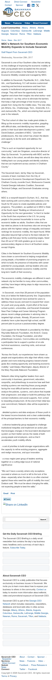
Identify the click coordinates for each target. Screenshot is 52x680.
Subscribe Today (17, 547)
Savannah (22, 616)
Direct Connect (20, 1)
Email (5, 493)
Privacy (13, 675)
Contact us (41, 589)
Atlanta (41, 27)
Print (13, 493)
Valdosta (37, 33)
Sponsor (19, 5)
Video (27, 22)
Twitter (22, 669)
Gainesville (26, 30)
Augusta (5, 30)
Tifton (29, 33)
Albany (25, 27)
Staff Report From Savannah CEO (16, 52)
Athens (33, 27)
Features (17, 22)
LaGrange (37, 30)
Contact (8, 5)
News (7, 22)
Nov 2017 (17, 40)
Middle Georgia (41, 613)
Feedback (24, 665)
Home (3, 40)
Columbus (15, 30)
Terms (4, 675)
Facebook (32, 669)
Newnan (14, 33)
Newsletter (36, 1)
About (7, 1)
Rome (22, 33)
